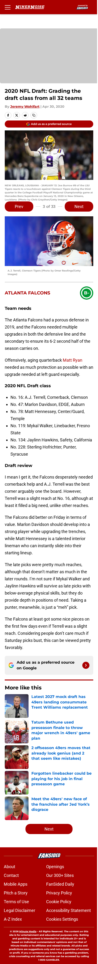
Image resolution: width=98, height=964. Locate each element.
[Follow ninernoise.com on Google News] (85, 665)
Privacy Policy (59, 892)
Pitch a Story (16, 892)
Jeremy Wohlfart (24, 106)
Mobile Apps (15, 884)
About (9, 866)
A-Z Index (13, 919)
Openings (55, 866)
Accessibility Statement (68, 910)
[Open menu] (7, 7)
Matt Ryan (72, 360)
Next (78, 206)
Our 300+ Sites (60, 875)
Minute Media (27, 931)
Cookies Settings (62, 919)
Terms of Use (16, 901)
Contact (11, 875)
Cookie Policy (58, 901)
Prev (19, 206)
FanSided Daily (60, 884)
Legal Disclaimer (19, 910)
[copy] (33, 115)
